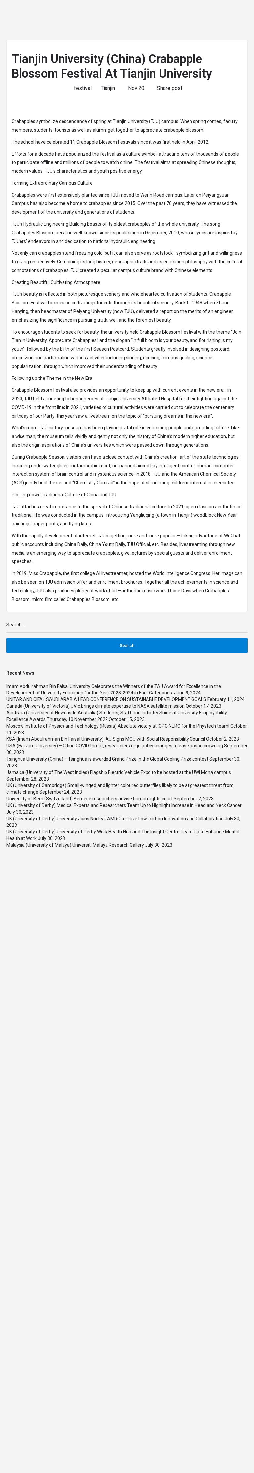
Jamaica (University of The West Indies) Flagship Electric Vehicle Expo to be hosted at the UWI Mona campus (118, 772)
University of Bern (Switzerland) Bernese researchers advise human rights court (89, 798)
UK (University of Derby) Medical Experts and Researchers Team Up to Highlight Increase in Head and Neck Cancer (124, 805)
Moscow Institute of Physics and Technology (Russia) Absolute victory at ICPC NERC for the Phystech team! (117, 726)
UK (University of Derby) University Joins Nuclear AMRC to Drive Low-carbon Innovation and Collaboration (115, 818)
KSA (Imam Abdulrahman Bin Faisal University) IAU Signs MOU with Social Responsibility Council (105, 739)
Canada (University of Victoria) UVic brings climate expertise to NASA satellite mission (95, 706)
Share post (169, 88)
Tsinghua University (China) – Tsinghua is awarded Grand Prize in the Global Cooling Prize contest (107, 759)
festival (83, 88)
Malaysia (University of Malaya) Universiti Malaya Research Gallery (75, 845)
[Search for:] (127, 627)
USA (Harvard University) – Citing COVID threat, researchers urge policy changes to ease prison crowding (114, 745)
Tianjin (108, 88)
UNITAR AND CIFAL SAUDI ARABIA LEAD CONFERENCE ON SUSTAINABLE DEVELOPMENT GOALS (106, 699)
